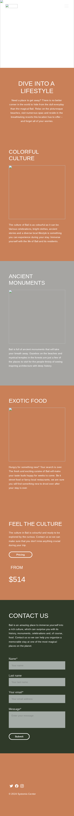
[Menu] (66, 6)
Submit (19, 736)
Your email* (16, 692)
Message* (15, 709)
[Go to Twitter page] (11, 786)
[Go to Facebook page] (16, 786)
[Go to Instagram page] (22, 786)
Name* (13, 658)
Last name (15, 675)
